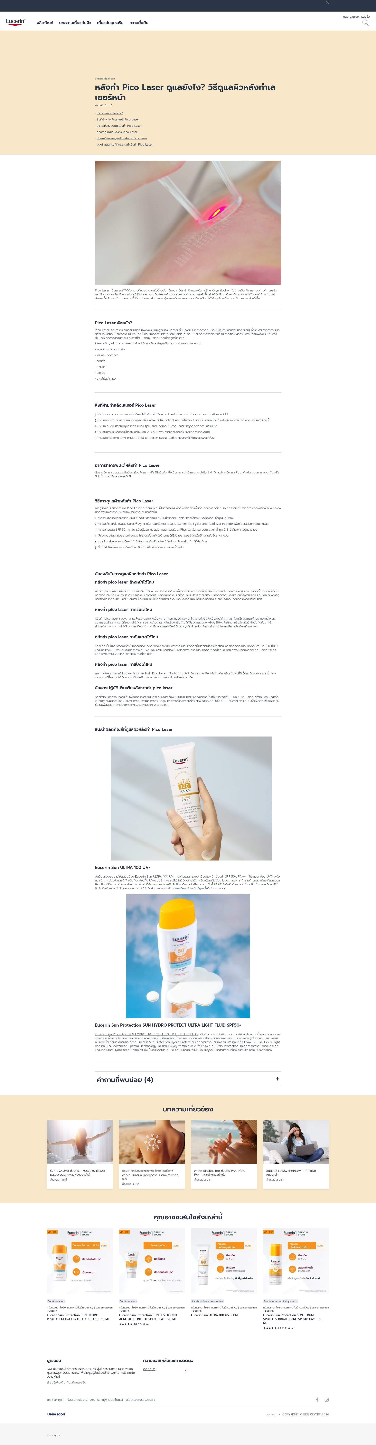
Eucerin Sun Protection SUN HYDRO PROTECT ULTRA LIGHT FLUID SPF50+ (146, 1034)
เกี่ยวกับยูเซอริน (110, 22)
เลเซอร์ (119, 290)
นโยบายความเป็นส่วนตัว (140, 1400)
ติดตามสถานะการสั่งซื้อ (356, 17)
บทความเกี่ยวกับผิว (75, 22)
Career (271, 1414)
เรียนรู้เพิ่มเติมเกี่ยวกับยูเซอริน (66, 1382)
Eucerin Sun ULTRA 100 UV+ (154, 876)
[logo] (15, 23)
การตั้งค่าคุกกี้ (55, 1400)
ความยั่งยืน (138, 22)
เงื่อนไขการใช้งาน (77, 1400)
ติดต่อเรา (149, 1369)
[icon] (317, 1399)
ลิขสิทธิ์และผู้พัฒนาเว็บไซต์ (106, 1400)
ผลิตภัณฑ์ (45, 22)
